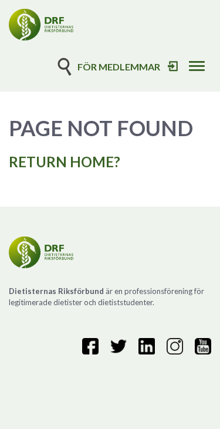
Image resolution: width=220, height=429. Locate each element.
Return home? (64, 161)
